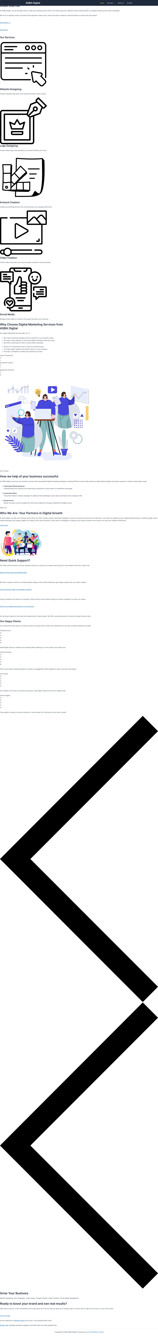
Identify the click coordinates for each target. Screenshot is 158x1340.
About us (121, 3)
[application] (114, 3)
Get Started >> (5, 23)
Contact (129, 3)
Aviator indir (4, 1325)
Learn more (4, 525)
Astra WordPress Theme (95, 1332)
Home (102, 3)
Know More (4, 30)
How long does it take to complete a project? (16, 589)
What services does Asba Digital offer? (13, 572)
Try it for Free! (5, 1316)
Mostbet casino (19, 1320)
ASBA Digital (33, 2)
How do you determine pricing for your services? (17, 606)
